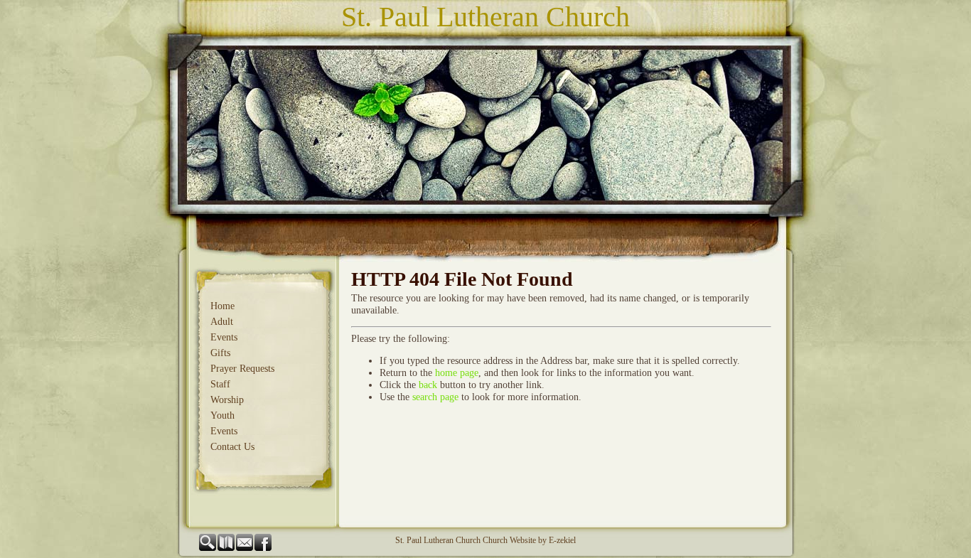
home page (456, 372)
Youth (222, 415)
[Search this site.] (208, 548)
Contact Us (232, 446)
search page (435, 397)
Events (223, 337)
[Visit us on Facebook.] (263, 548)
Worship (227, 400)
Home (222, 306)
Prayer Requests (242, 368)
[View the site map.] (227, 548)
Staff (220, 384)
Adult (221, 321)
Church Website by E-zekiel (529, 540)
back (428, 385)
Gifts (220, 353)
